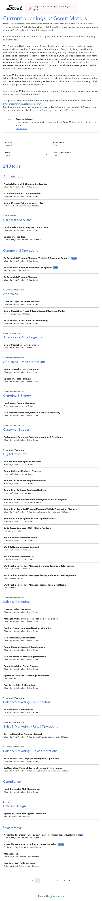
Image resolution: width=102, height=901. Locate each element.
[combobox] (53, 145)
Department (58, 142)
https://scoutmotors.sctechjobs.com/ (22, 104)
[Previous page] (32, 880)
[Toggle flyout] (94, 144)
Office (7, 152)
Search (8, 142)
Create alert (21, 128)
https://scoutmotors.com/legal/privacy (55, 110)
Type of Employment (62, 152)
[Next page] (69, 880)
